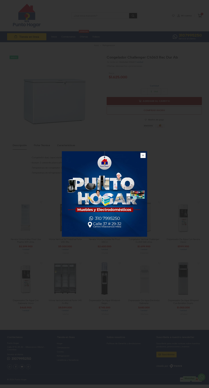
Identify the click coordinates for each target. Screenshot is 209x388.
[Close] (143, 155)
